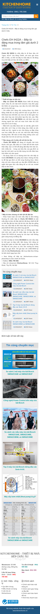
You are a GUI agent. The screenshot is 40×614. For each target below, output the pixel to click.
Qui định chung (8, 586)
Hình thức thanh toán (30, 598)
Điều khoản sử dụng (10, 589)
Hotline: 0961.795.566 (16, 12)
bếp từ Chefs (9, 119)
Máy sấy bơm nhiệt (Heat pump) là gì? (20, 497)
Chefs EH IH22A (8, 234)
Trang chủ (5, 25)
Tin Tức (14, 25)
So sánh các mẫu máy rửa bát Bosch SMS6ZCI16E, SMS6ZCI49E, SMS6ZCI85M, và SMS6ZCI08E (20, 434)
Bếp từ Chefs (8, 101)
